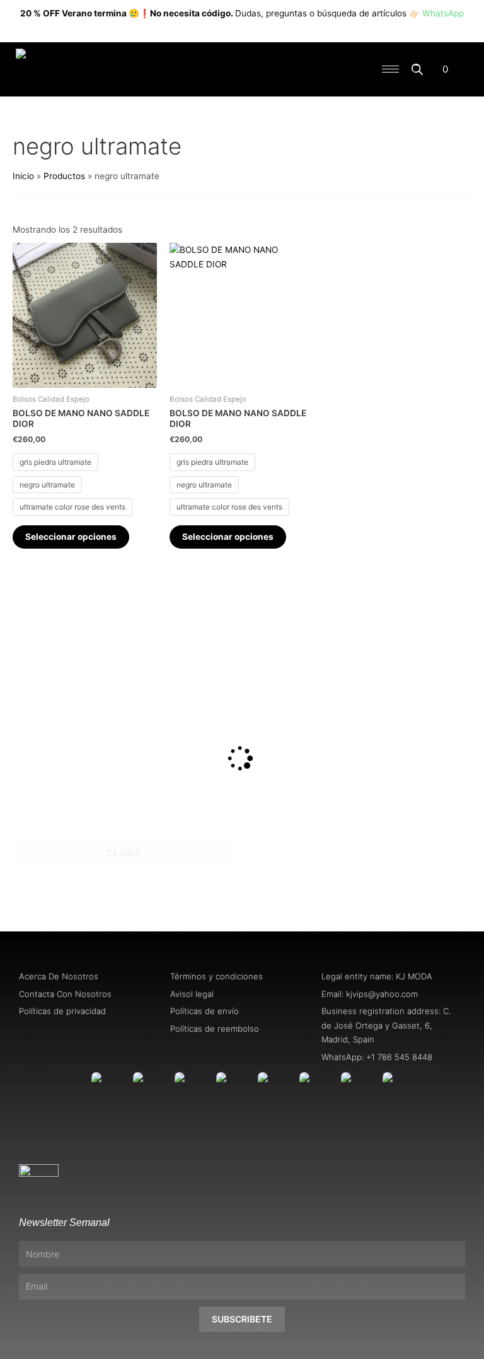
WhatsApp (443, 13)
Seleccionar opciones (71, 537)
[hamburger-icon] (390, 69)
